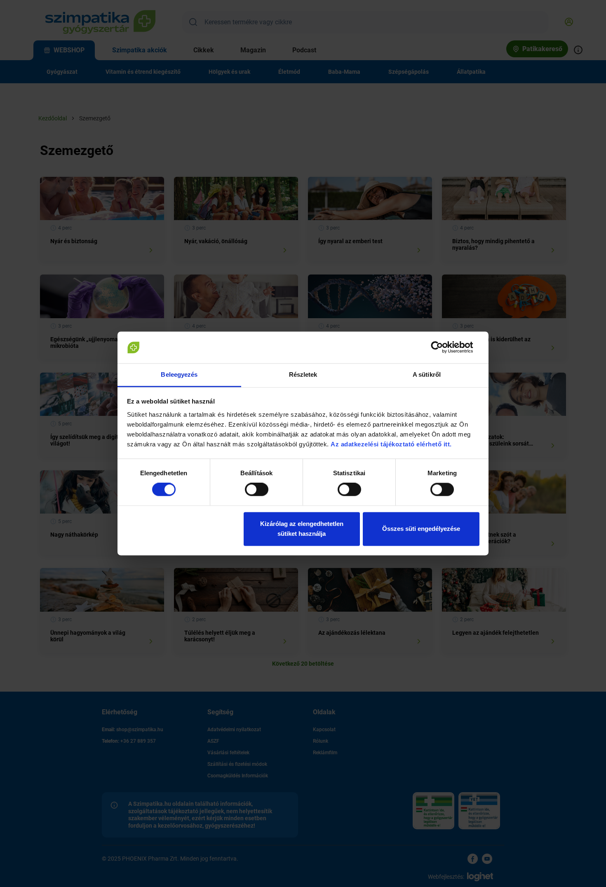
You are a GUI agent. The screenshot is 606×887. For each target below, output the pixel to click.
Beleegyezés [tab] (179, 374)
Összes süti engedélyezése (421, 528)
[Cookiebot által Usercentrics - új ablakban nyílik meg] (443, 347)
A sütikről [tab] (427, 374)
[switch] (256, 489)
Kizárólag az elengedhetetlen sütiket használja (301, 528)
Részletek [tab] (303, 374)
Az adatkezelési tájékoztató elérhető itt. (392, 444)
